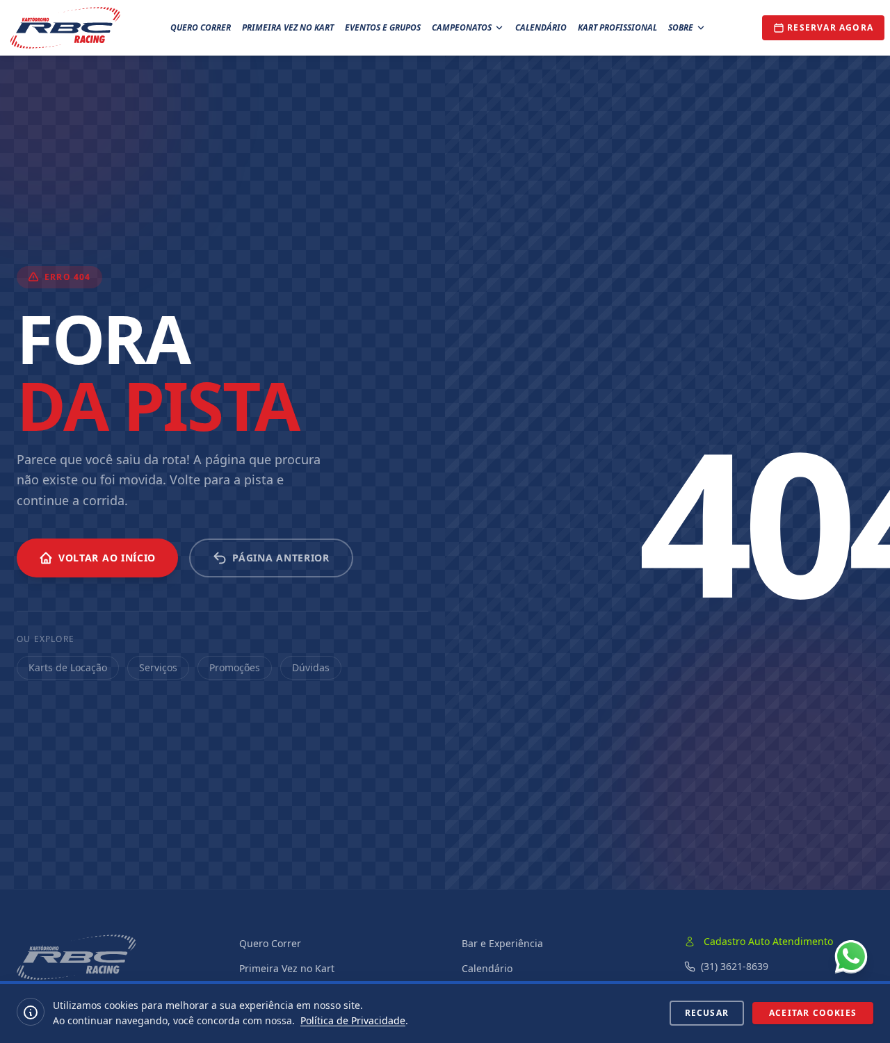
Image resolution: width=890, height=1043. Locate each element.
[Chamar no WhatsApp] (851, 957)
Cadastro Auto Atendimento (768, 941)
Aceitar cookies (813, 1013)
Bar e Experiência (502, 943)
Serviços (158, 667)
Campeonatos (462, 27)
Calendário (541, 27)
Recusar (707, 1013)
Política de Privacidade (352, 1020)
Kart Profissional (617, 27)
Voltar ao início (107, 557)
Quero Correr (200, 27)
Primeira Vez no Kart (288, 27)
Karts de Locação (68, 667)
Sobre (680, 27)
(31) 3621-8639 (734, 966)
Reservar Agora (830, 27)
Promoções (234, 667)
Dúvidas (311, 667)
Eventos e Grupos (383, 27)
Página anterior (281, 557)
